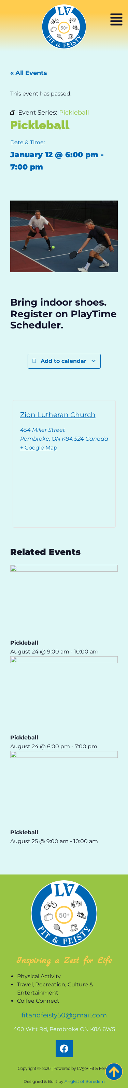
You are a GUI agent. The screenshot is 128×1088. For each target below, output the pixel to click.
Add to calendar (63, 361)
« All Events (28, 73)
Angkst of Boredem (85, 1081)
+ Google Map (38, 447)
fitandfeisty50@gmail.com (64, 1015)
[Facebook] (64, 1048)
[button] (116, 20)
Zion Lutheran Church (58, 415)
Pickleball (24, 642)
